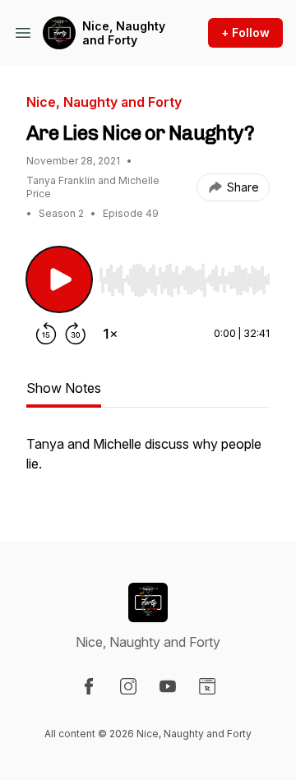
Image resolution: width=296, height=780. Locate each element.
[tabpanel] (148, 462)
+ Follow (245, 32)
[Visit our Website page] (207, 686)
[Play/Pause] (59, 279)
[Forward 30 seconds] (75, 333)
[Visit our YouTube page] (168, 686)
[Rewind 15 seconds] (46, 333)
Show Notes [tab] (63, 388)
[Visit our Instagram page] (128, 686)
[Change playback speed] (110, 333)
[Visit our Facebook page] (89, 686)
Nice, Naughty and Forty (123, 33)
